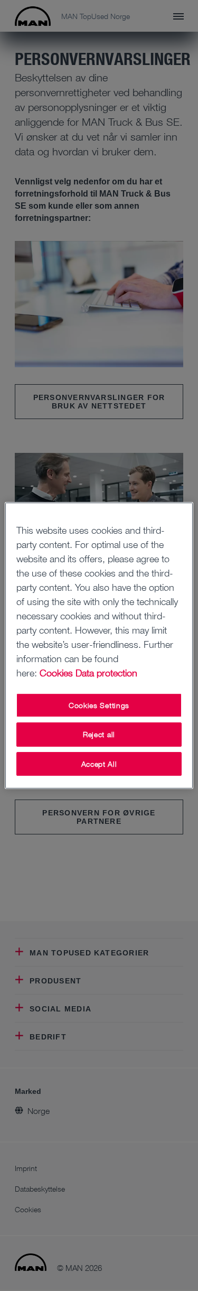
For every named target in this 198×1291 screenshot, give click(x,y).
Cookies (56, 673)
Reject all (99, 734)
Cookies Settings (99, 705)
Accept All (99, 763)
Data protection (106, 673)
